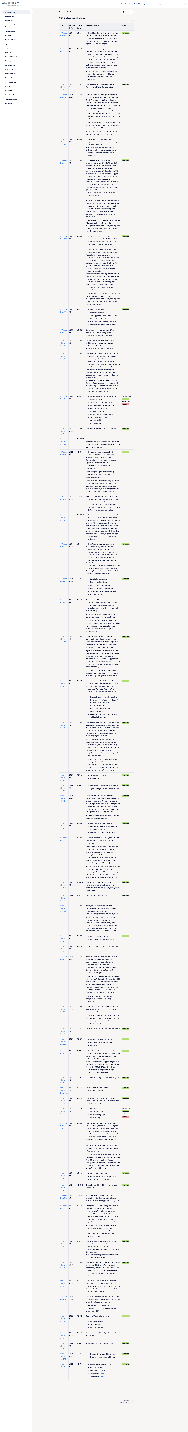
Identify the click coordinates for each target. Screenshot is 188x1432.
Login (144, 4)
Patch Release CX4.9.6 (62, 1009)
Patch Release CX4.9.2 (62, 1244)
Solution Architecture (11, 56)
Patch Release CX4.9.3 (62, 798)
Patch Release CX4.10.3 (63, 725)
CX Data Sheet (9, 20)
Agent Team (8, 44)
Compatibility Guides (11, 95)
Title (61, 25)
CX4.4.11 (103, 1374)
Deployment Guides (10, 73)
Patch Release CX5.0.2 (62, 949)
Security (7, 86)
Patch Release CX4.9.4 (62, 431)
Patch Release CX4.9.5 (62, 683)
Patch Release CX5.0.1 (62, 1283)
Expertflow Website (126, 4)
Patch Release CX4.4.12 (63, 938)
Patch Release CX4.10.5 (63, 356)
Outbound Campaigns (11, 99)
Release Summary (92, 25)
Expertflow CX (67, 12)
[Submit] (160, 4)
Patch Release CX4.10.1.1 (63, 908)
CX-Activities (8, 52)
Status (124, 25)
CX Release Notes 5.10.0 (63, 1125)
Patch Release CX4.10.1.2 (63, 441)
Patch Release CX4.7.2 (62, 1318)
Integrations (8, 90)
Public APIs (137, 4)
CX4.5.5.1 (103, 1377)
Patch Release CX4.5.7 (62, 898)
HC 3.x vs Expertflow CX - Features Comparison (12, 26)
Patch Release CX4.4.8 (62, 788)
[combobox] (172, 4)
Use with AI (127, 12)
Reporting (8, 61)
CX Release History (10, 12)
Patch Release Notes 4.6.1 (64, 1041)
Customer (8, 35)
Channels (8, 48)
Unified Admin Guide (11, 82)
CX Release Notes (10, 16)
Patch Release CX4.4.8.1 (63, 1080)
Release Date (72, 26)
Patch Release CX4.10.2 (63, 1265)
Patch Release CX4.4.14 (63, 885)
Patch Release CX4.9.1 (62, 87)
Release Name (79, 26)
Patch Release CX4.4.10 (63, 1187)
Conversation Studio (10, 31)
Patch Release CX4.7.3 (62, 1100)
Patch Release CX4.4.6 (62, 825)
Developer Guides (10, 78)
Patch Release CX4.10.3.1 (63, 517)
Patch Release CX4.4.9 (62, 777)
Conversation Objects (11, 39)
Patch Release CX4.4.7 (62, 1346)
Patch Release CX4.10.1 (63, 639)
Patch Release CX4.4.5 (62, 1175)
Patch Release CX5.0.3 (62, 1335)
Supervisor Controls (10, 69)
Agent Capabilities (10, 65)
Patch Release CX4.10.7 (63, 343)
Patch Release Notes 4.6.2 (64, 1090)
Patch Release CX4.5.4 (62, 1111)
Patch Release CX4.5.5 (62, 1031)
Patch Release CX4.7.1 (62, 1366)
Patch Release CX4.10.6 (63, 141)
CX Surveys (8, 103)
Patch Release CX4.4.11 (63, 1356)
